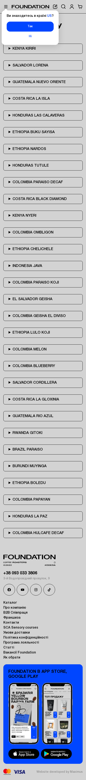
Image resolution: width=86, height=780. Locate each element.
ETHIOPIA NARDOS (29, 149)
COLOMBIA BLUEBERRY (34, 366)
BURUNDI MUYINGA (30, 466)
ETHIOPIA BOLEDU (29, 483)
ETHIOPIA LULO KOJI (31, 332)
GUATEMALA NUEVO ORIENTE (39, 82)
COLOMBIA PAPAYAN (31, 499)
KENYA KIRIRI (24, 48)
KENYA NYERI (24, 215)
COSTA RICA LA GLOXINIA (36, 399)
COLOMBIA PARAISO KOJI (36, 282)
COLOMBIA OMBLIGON (33, 232)
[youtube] (22, 590)
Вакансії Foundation (19, 652)
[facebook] (9, 590)
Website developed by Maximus (60, 772)
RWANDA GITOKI (27, 433)
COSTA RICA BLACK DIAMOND (40, 199)
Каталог (10, 602)
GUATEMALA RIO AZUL (33, 416)
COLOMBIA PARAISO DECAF (38, 182)
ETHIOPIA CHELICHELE (33, 249)
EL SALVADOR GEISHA (32, 299)
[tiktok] (49, 590)
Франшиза (11, 617)
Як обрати (11, 657)
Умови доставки (16, 632)
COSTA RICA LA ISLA (31, 98)
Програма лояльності (21, 642)
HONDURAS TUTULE (31, 165)
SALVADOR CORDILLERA (35, 382)
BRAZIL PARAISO (28, 449)
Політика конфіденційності (25, 637)
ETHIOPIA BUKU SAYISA (34, 132)
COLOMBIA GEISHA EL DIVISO (39, 316)
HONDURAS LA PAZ (30, 516)
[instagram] (36, 590)
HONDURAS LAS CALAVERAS (38, 115)
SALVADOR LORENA (30, 65)
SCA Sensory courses (20, 627)
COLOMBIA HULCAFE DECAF (38, 533)
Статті (8, 647)
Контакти (11, 622)
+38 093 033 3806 (20, 573)
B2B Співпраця (15, 612)
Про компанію (14, 607)
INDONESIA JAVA (27, 266)
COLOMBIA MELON (30, 349)
